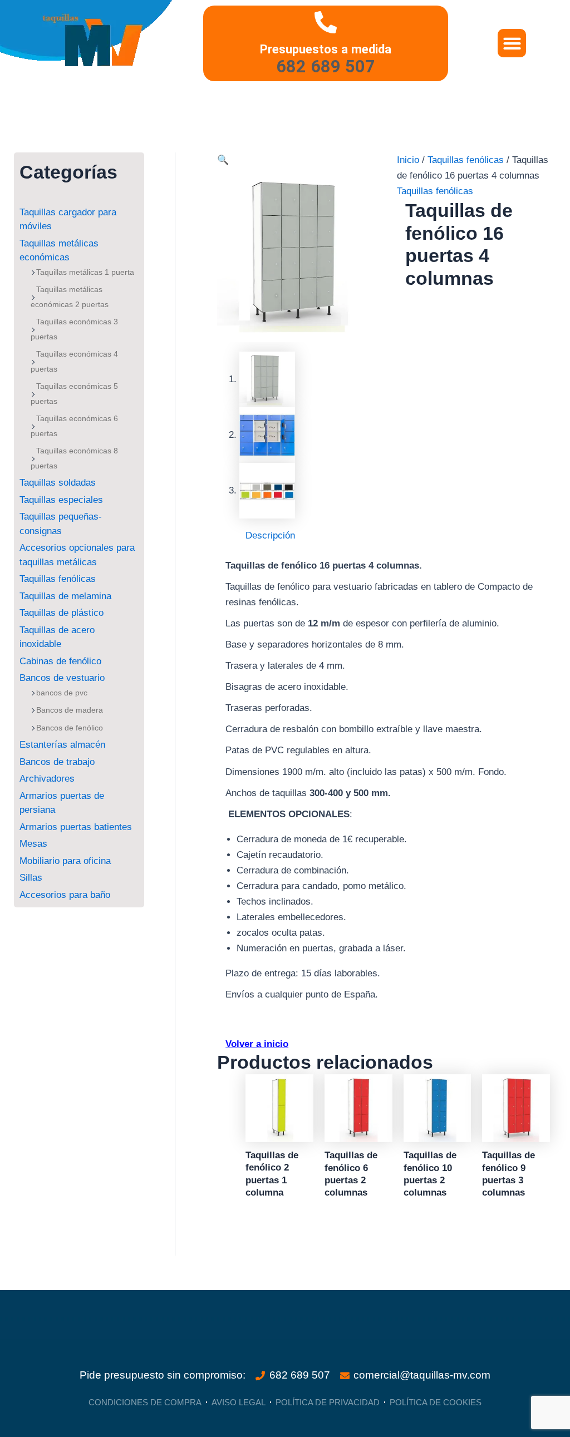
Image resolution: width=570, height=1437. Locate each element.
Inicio (408, 160)
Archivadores (47, 778)
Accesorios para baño (64, 895)
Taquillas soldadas (57, 482)
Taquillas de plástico (61, 613)
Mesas (33, 843)
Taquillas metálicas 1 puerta (85, 272)
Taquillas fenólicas (57, 579)
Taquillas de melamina (65, 596)
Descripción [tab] (270, 535)
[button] (512, 43)
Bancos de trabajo (57, 762)
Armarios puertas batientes (75, 827)
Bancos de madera (69, 709)
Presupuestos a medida (325, 49)
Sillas (30, 877)
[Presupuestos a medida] (326, 22)
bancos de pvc (61, 692)
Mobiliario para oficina (65, 861)
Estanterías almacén (62, 744)
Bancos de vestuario (62, 678)
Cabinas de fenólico (60, 661)
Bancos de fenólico (69, 727)
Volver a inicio (256, 1044)
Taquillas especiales (61, 500)
